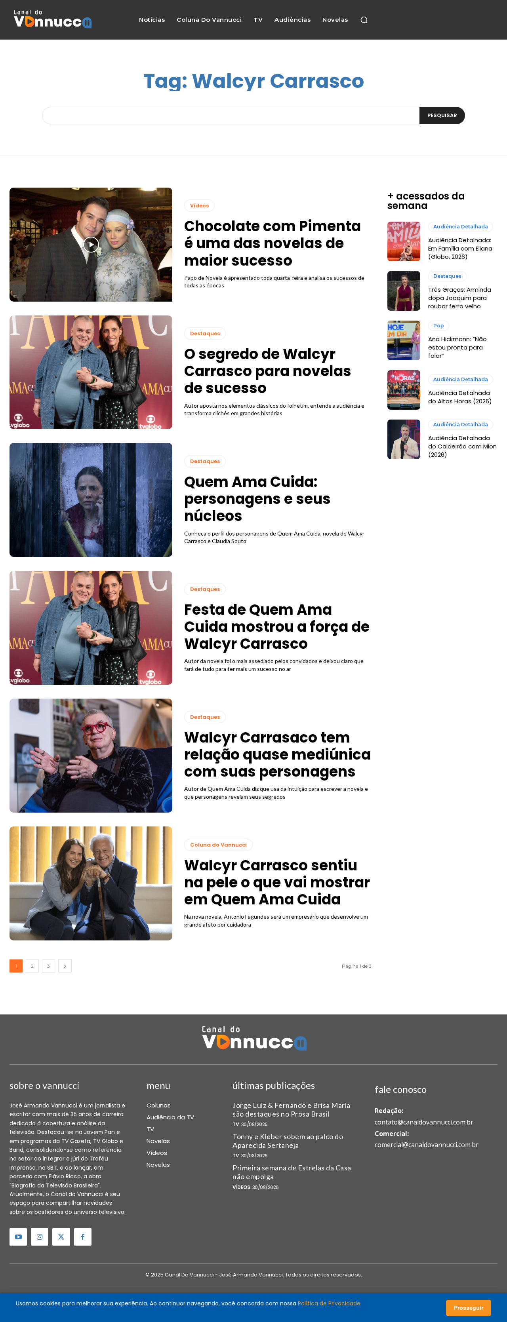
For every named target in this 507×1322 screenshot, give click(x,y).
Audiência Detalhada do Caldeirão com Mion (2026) (462, 446)
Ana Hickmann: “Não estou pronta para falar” (457, 347)
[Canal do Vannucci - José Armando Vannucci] (52, 19)
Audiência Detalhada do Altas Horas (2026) (460, 397)
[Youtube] (18, 1237)
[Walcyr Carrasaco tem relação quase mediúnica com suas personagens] (91, 756)
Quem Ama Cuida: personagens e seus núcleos (257, 499)
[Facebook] (82, 1237)
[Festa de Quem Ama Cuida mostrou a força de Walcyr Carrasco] (91, 628)
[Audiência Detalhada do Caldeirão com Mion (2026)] (403, 439)
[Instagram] (39, 1237)
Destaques (205, 333)
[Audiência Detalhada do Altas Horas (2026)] (403, 390)
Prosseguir (468, 1308)
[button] (364, 20)
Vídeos (199, 205)
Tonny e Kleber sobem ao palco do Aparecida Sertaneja (288, 1140)
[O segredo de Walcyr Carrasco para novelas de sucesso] (91, 372)
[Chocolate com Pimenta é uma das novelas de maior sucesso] (91, 245)
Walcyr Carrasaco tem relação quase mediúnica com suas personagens (277, 754)
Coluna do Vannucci (218, 845)
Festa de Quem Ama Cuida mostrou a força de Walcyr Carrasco (277, 627)
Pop (438, 326)
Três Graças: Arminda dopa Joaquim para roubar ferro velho (459, 297)
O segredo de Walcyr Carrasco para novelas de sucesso (267, 371)
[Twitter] (61, 1237)
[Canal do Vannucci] (253, 1039)
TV (236, 1124)
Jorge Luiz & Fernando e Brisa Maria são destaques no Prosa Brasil (292, 1109)
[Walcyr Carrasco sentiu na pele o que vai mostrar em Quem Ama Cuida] (91, 883)
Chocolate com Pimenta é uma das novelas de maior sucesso (272, 243)
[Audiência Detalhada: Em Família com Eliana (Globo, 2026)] (403, 241)
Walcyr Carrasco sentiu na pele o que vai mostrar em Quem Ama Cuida (277, 882)
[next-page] (65, 966)
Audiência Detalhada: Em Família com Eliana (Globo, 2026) (460, 248)
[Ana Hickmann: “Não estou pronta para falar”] (403, 340)
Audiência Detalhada (460, 227)
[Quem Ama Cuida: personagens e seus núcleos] (91, 500)
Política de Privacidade (329, 1303)
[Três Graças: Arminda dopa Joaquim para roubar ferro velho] (403, 291)
